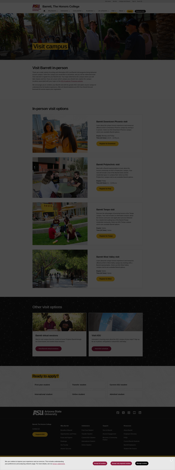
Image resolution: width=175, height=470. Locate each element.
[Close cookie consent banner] (171, 460)
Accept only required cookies (121, 463)
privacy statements (59, 464)
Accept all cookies (100, 463)
